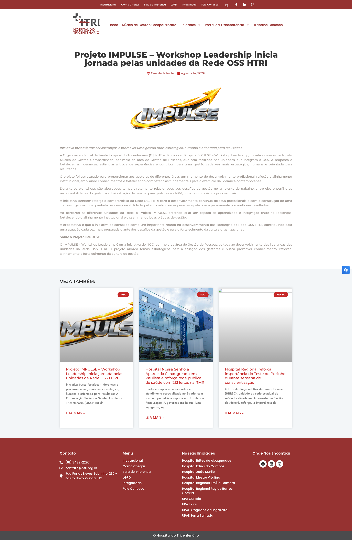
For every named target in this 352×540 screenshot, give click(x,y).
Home (113, 25)
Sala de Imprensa (155, 4)
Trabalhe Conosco (268, 25)
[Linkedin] (271, 464)
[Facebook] (236, 4)
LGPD (174, 4)
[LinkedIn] (244, 4)
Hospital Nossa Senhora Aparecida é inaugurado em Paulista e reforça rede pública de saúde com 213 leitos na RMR (174, 376)
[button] (227, 5)
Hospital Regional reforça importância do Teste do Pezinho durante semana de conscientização (255, 376)
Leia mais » (75, 412)
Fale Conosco (210, 4)
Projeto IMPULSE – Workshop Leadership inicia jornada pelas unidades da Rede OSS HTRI (94, 373)
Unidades (188, 25)
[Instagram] (252, 4)
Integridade (189, 4)
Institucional (108, 4)
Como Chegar (130, 4)
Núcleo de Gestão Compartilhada (149, 25)
